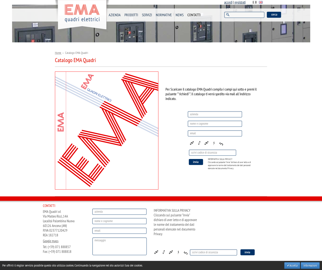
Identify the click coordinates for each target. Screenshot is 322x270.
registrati (240, 2)
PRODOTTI (131, 15)
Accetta (293, 265)
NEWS (180, 15)
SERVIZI (147, 15)
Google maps (50, 241)
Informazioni (310, 265)
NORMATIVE (164, 15)
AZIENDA (115, 15)
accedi (228, 2)
